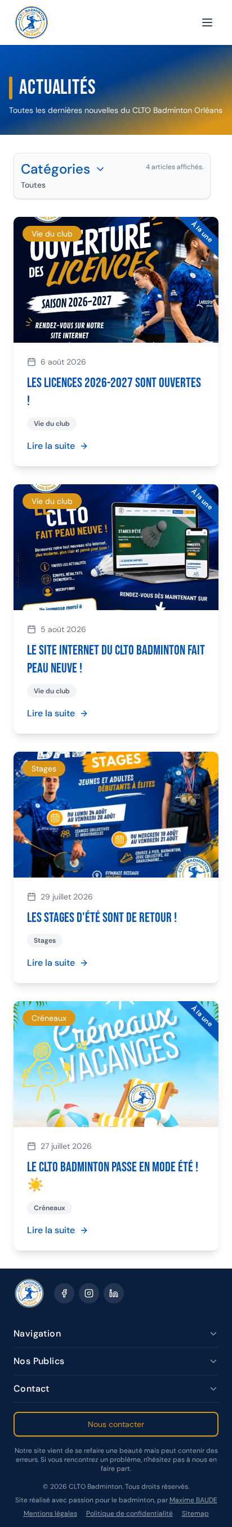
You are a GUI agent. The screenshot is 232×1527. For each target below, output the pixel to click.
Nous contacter (116, 1424)
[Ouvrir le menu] (207, 22)
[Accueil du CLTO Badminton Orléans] (32, 22)
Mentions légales (50, 1513)
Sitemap (195, 1513)
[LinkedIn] (114, 1293)
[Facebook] (64, 1293)
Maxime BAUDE (193, 1500)
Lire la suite (51, 446)
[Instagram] (89, 1293)
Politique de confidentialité (129, 1513)
